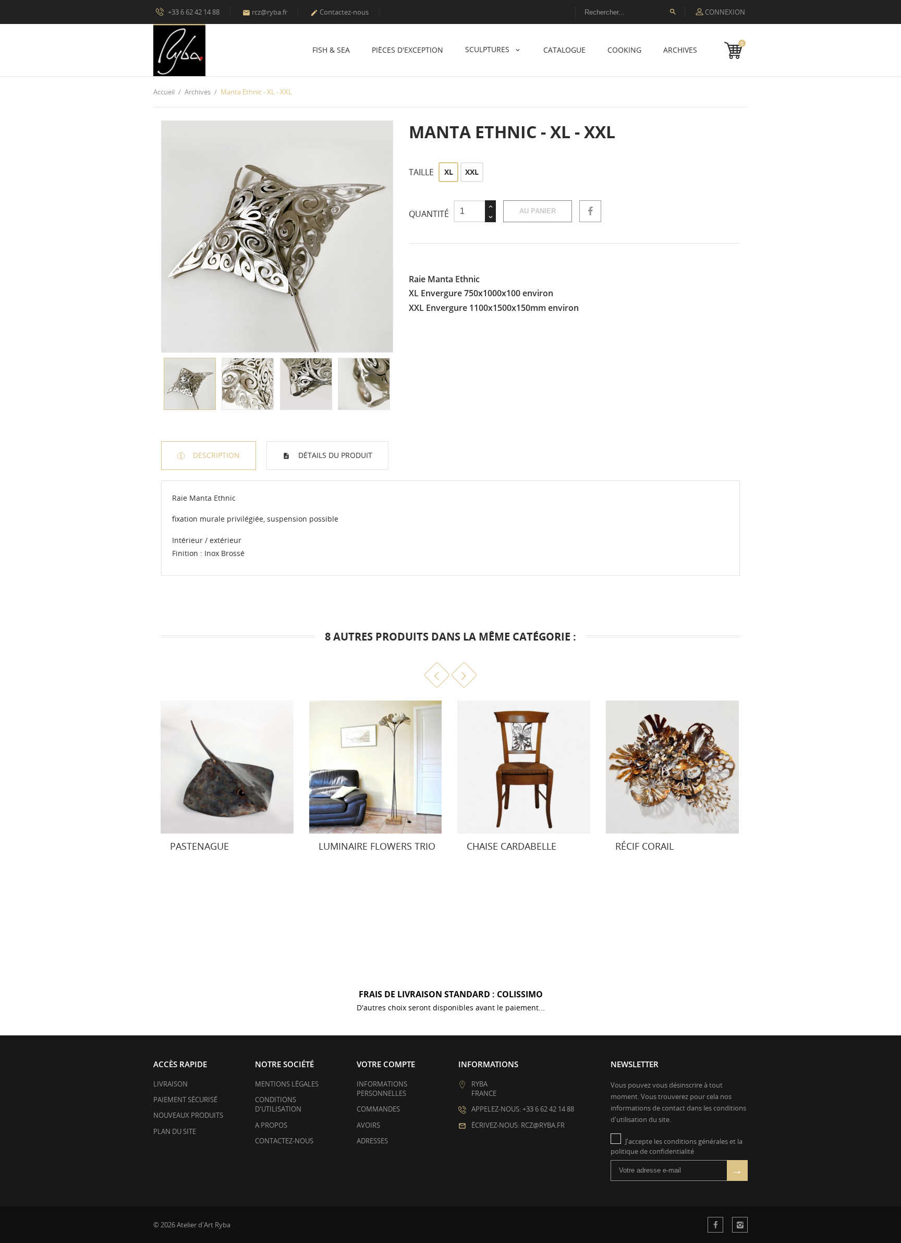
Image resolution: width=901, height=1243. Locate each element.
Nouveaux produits (188, 1115)
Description (215, 455)
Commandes (378, 1109)
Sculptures (488, 49)
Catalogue (564, 50)
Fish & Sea (331, 50)
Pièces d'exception (407, 50)
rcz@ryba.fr (264, 12)
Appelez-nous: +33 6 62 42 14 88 (522, 1109)
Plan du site (174, 1131)
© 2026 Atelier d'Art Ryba (191, 1224)
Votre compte (386, 1064)
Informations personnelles (382, 1088)
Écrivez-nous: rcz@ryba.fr (518, 1125)
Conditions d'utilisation (278, 1104)
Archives (680, 50)
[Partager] (590, 211)
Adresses (372, 1140)
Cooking (624, 50)
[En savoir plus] (212, 851)
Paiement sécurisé (185, 1099)
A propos (271, 1125)
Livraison (170, 1084)
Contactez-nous (339, 12)
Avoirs (368, 1125)
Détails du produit (334, 455)
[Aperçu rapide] (189, 851)
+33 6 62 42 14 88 (193, 12)
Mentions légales (287, 1084)
